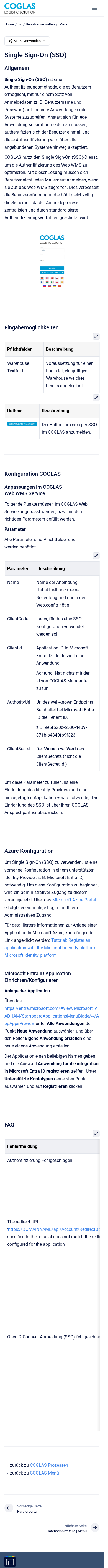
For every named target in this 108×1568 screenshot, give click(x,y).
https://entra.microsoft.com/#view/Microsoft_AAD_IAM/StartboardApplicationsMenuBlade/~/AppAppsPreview (51, 1016)
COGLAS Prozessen (49, 1465)
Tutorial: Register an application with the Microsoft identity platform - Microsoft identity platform (51, 948)
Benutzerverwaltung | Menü (47, 24)
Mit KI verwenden (27, 41)
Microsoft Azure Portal (74, 900)
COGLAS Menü (44, 1473)
